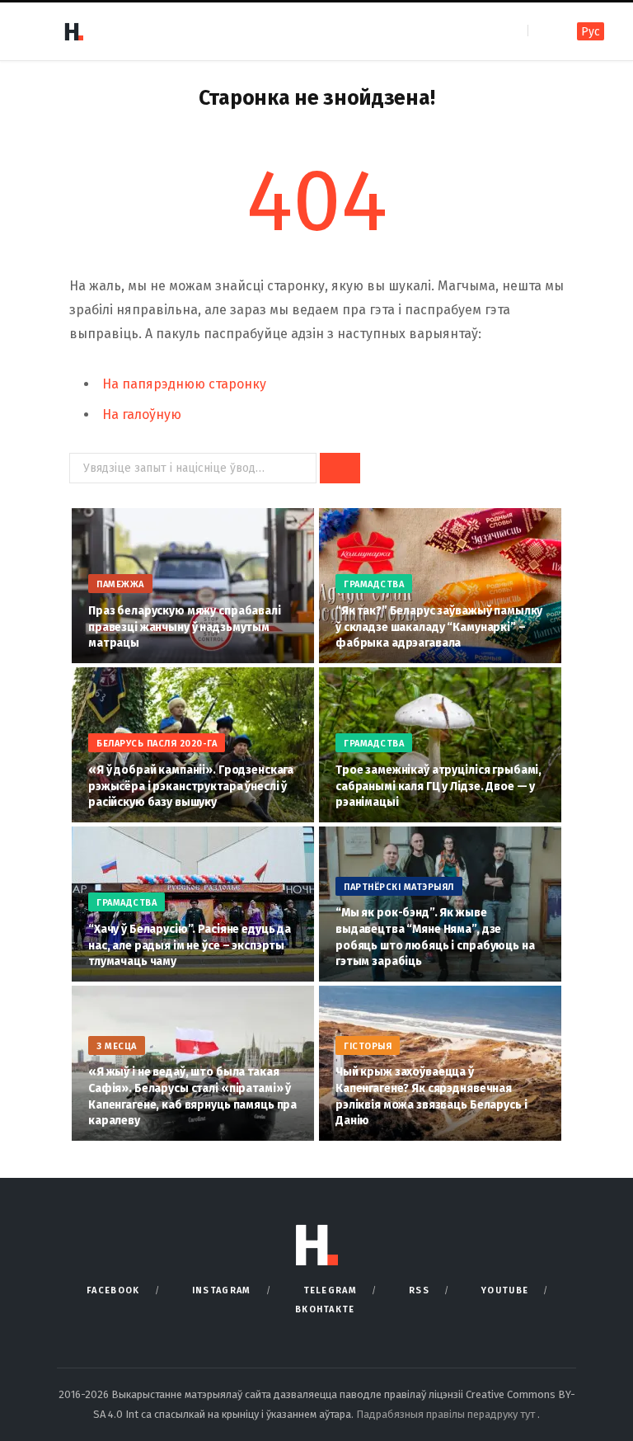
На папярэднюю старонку (184, 384)
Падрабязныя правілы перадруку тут (446, 1414)
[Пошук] (542, 31)
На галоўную (141, 414)
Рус (590, 32)
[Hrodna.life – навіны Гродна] (73, 31)
